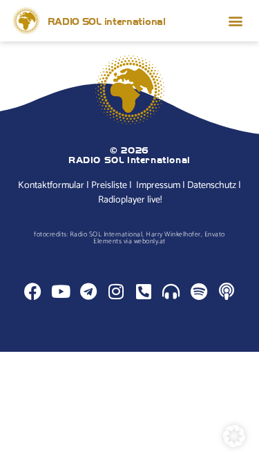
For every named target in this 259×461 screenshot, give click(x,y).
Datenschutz (211, 186)
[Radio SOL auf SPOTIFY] (198, 291)
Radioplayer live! (130, 200)
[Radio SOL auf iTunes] (226, 291)
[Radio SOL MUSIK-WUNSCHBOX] (143, 291)
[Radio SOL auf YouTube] (60, 291)
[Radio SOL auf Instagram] (116, 291)
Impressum (158, 186)
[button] (235, 21)
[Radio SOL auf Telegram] (88, 291)
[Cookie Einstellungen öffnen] (234, 444)
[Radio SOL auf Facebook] (33, 291)
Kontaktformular (51, 186)
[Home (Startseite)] (26, 21)
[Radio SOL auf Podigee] (171, 291)
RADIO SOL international (107, 21)
